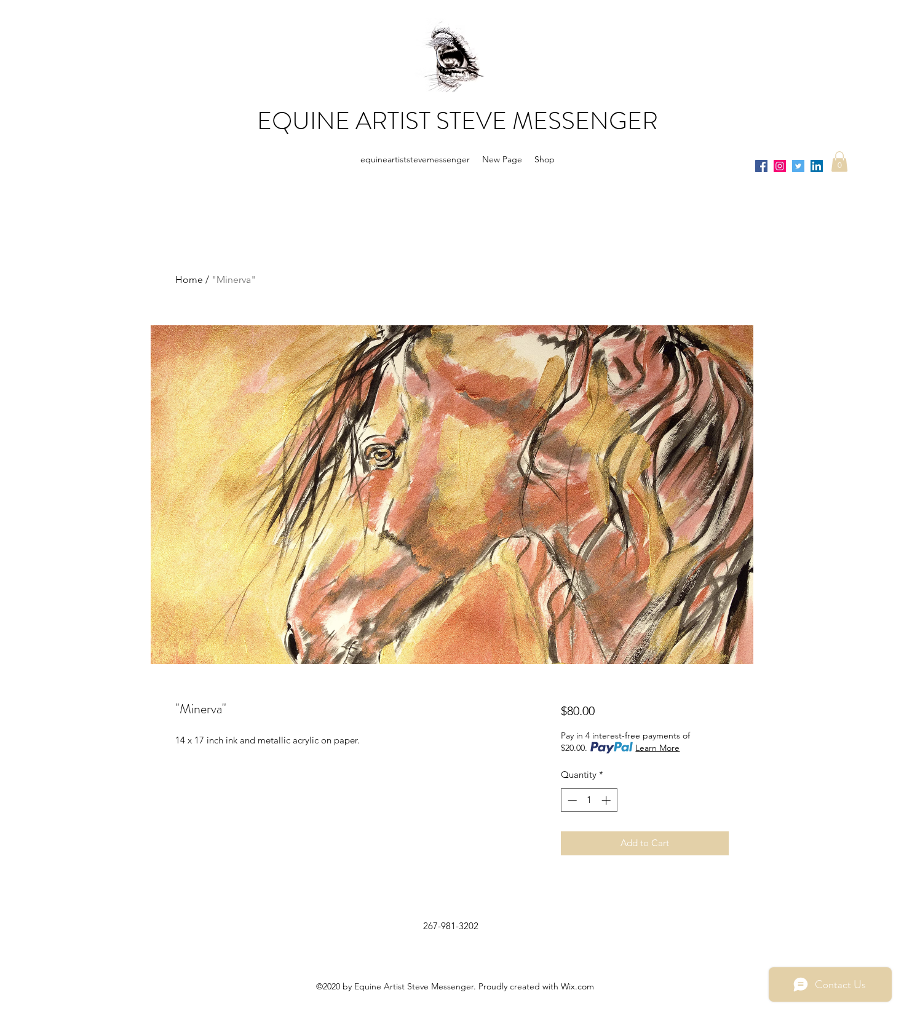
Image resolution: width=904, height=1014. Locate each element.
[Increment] (607, 800)
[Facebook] (761, 166)
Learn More (657, 747)
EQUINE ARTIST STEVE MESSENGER (457, 120)
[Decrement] (571, 800)
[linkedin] (817, 166)
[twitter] (798, 166)
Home (189, 279)
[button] (839, 161)
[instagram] (780, 166)
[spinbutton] (589, 800)
